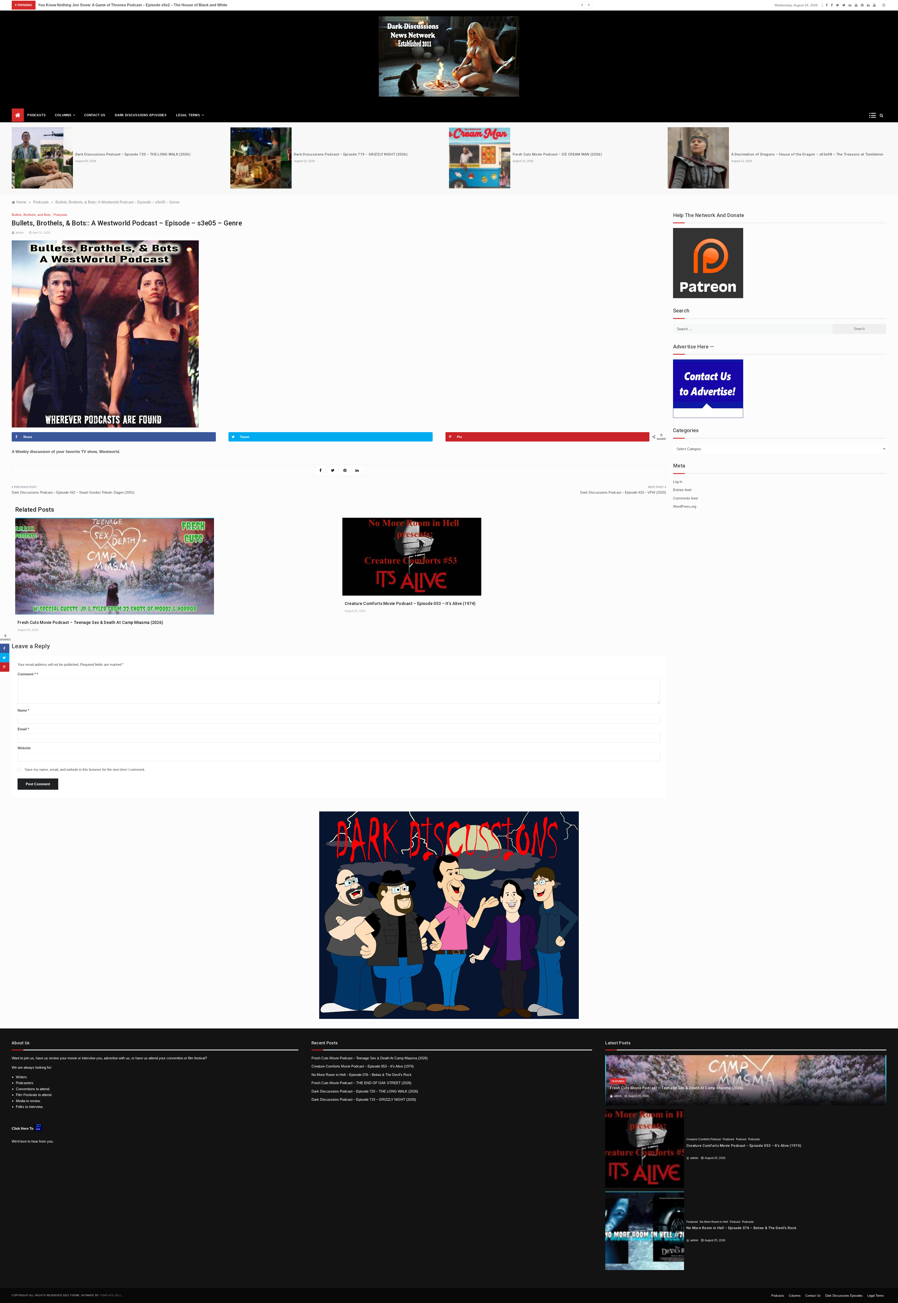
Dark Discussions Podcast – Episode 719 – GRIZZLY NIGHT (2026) (132, 154)
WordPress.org (684, 506)
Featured (618, 1081)
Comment (27, 674)
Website (24, 748)
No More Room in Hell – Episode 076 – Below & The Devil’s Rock (361, 1075)
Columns (63, 115)
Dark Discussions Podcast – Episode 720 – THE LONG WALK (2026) (364, 1091)
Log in (677, 482)
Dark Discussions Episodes (141, 115)
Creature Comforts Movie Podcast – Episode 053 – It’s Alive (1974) (410, 603)
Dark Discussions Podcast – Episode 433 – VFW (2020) (623, 492)
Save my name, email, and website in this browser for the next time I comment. (85, 769)
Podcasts (36, 115)
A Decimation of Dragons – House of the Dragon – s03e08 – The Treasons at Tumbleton (589, 154)
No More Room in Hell (714, 1221)
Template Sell (111, 1295)
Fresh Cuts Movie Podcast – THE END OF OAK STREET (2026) (361, 1083)
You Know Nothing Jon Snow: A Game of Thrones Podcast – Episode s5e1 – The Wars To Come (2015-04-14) (134, 5)
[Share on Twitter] (4, 657)
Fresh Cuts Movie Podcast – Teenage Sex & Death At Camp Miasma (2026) (90, 622)
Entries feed (682, 490)
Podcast (741, 1139)
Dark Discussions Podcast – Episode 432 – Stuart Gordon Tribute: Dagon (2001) (73, 492)
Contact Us (94, 115)
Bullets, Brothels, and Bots (31, 215)
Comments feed (685, 498)
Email (23, 729)
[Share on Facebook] (4, 648)
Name (23, 710)
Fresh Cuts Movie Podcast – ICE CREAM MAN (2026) (338, 154)
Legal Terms (188, 115)
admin (20, 232)
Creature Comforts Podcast (703, 1139)
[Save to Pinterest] (4, 667)
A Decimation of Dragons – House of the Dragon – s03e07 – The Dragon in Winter (802, 154)
